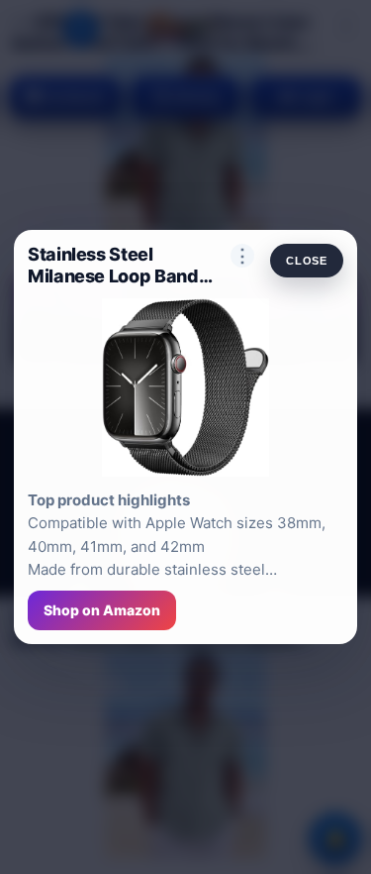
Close (306, 261)
